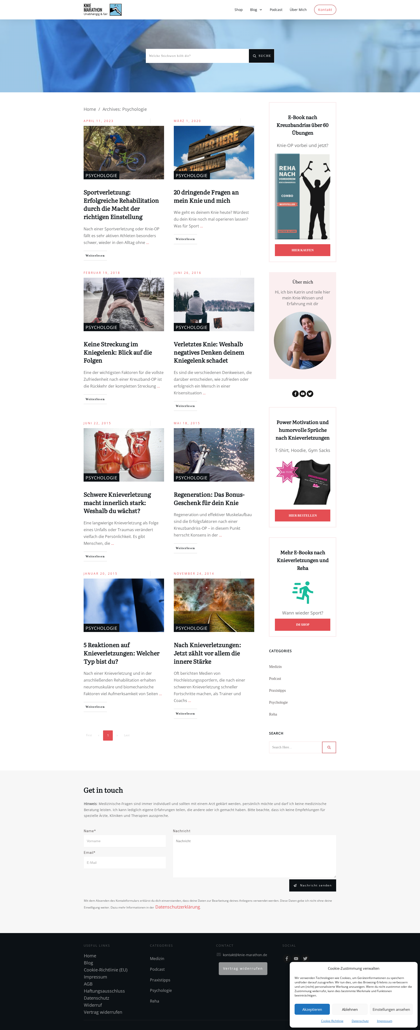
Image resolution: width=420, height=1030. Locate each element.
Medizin (275, 667)
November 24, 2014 (194, 573)
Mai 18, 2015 (187, 423)
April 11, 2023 (99, 121)
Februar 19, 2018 (102, 273)
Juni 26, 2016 (187, 273)
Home (90, 956)
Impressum (384, 1021)
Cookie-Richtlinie (332, 1021)
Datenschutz (360, 1021)
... (147, 242)
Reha (273, 714)
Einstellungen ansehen (391, 1009)
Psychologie (101, 175)
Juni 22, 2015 (97, 423)
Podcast (275, 678)
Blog (88, 963)
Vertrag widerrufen (103, 1012)
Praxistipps (277, 690)
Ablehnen (350, 1009)
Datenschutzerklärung (177, 907)
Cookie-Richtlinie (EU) (105, 970)
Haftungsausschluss (104, 991)
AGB (88, 984)
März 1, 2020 (187, 121)
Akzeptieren (312, 1009)
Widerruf (93, 1005)
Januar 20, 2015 (101, 573)
